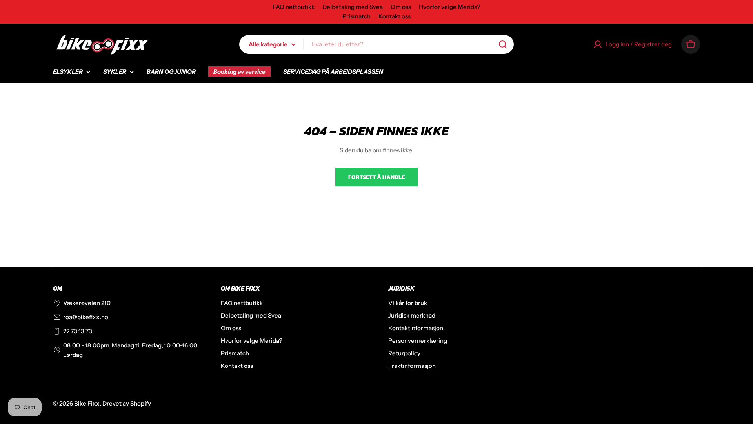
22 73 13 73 (77, 331)
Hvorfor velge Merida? (449, 7)
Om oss (401, 7)
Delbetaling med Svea (352, 7)
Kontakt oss (394, 16)
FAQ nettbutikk (294, 7)
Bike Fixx (87, 403)
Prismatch (356, 16)
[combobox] (376, 44)
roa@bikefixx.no (85, 317)
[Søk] (502, 44)
